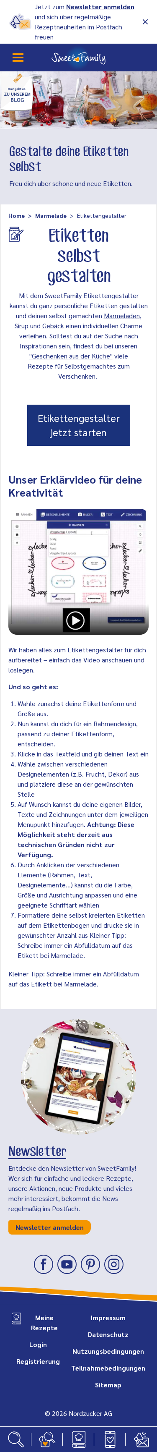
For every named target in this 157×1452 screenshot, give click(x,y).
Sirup (21, 325)
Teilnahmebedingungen (108, 1367)
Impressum (108, 1317)
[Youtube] (67, 1264)
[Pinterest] (90, 1264)
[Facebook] (43, 1264)
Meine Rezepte (44, 1322)
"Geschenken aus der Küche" (71, 355)
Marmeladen (122, 315)
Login (38, 1344)
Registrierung (38, 1361)
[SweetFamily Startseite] (78, 57)
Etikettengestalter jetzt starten (79, 425)
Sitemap (108, 1384)
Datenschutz (108, 1334)
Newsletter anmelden (100, 6)
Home (16, 215)
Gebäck (53, 325)
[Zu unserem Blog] (16, 91)
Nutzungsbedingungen (108, 1351)
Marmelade (51, 215)
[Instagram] (114, 1264)
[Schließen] (145, 22)
